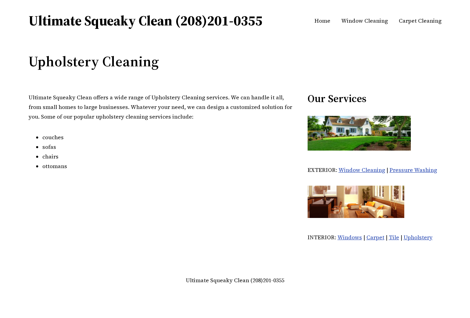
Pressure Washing (413, 170)
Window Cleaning (362, 170)
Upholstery (418, 237)
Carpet (375, 237)
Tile (394, 237)
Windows (350, 237)
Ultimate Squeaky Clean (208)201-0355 (146, 20)
